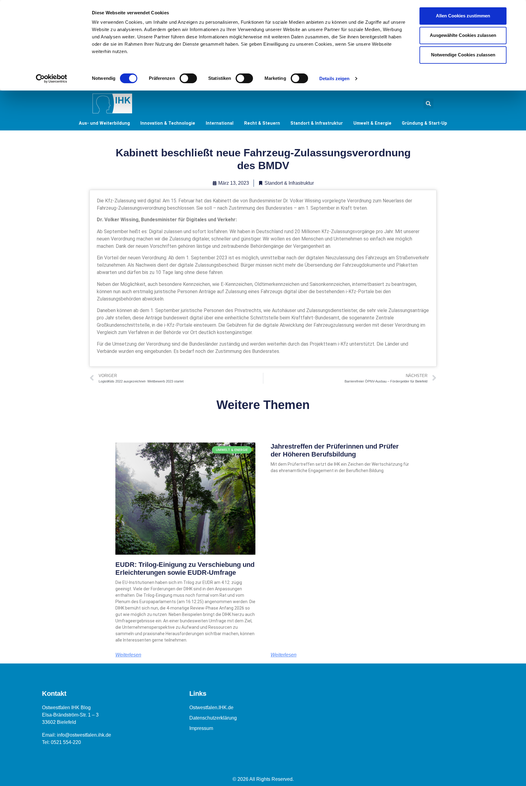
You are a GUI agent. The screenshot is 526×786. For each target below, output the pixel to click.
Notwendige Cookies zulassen (463, 54)
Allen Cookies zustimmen (463, 15)
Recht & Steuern (262, 123)
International (219, 123)
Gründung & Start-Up (424, 123)
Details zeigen (334, 78)
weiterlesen (128, 655)
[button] (428, 103)
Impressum (201, 728)
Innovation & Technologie (167, 123)
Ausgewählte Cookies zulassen (463, 35)
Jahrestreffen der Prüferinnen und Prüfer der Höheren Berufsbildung (335, 450)
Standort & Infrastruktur (316, 123)
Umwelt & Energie (372, 123)
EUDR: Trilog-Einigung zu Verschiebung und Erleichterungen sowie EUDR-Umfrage (184, 568)
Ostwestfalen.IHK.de (211, 707)
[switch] (188, 78)
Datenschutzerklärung (213, 717)
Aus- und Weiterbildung (104, 123)
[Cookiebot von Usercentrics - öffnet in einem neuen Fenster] (51, 78)
